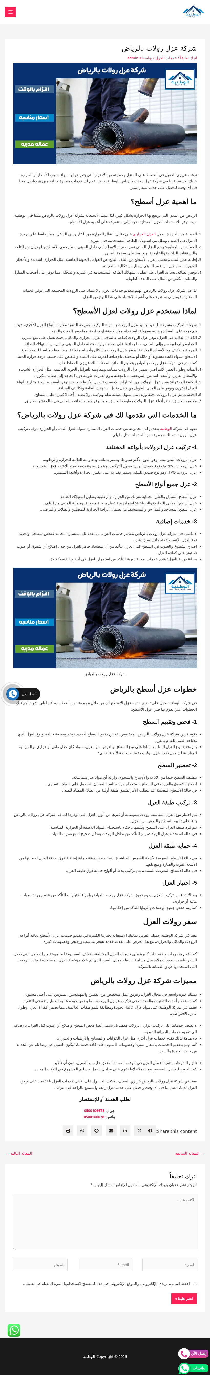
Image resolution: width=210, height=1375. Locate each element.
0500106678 (94, 1110)
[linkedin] (125, 1130)
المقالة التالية (19, 1153)
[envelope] (111, 1130)
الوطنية (166, 428)
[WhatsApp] (82, 1130)
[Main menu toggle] (10, 12)
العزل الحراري (144, 233)
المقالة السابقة (189, 1153)
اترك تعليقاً (188, 57)
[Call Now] (12, 694)
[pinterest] (96, 1130)
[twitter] (139, 1130)
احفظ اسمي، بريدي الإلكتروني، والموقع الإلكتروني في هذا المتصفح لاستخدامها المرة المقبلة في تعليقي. (106, 1283)
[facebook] (150, 1130)
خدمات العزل (166, 57)
